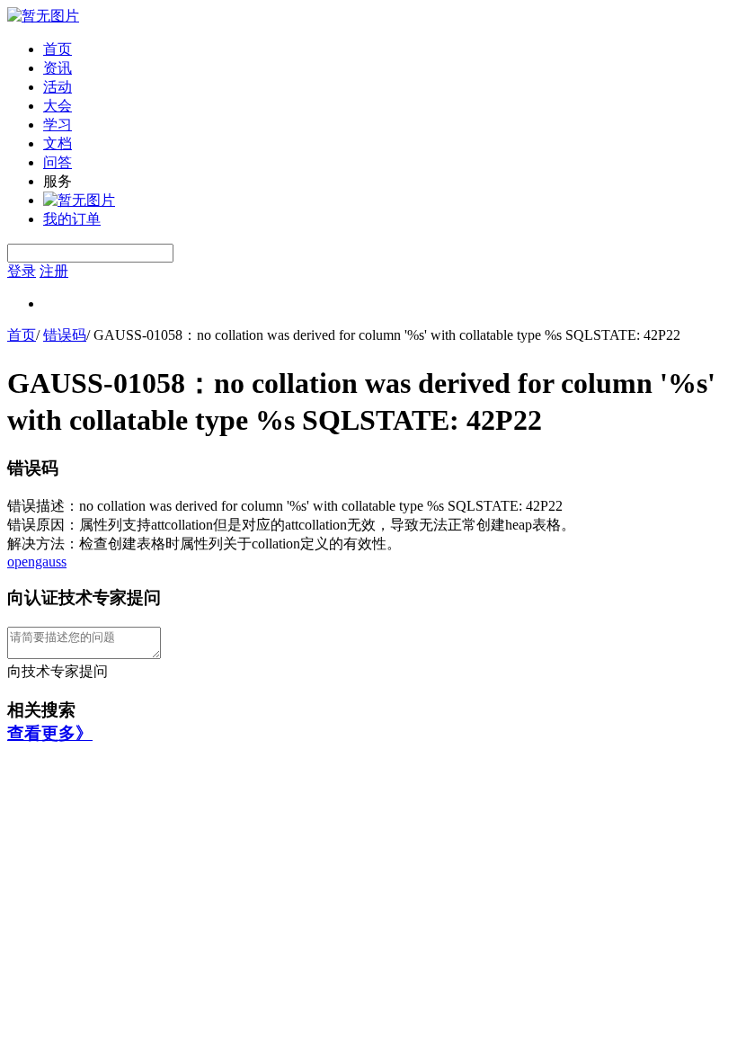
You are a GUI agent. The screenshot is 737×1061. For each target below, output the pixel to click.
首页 (57, 49)
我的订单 (72, 219)
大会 (57, 105)
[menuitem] (386, 49)
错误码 (64, 335)
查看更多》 (50, 733)
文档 (57, 143)
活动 (57, 86)
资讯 (57, 68)
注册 (54, 271)
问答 (57, 162)
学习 (57, 124)
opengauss (37, 561)
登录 (21, 271)
